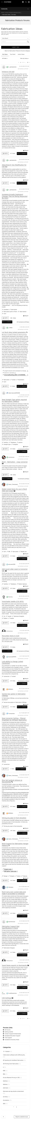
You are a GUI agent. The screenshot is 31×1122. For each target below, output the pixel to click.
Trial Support (8, 1037)
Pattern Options (22, 584)
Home (2, 12)
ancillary (5, 1097)
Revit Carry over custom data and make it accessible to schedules (14, 893)
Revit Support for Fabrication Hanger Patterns (15, 844)
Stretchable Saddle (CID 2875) (13, 601)
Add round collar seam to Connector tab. (15, 570)
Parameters (21, 380)
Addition (5, 1081)
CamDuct (6, 442)
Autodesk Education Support (12, 1036)
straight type (7, 444)
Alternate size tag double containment (13, 1091)
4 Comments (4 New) (23, 913)
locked (14, 380)
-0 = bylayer (6, 1051)
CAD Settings (7, 998)
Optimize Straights (19, 616)
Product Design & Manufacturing (12, 12)
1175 (5, 551)
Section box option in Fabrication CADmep (14, 695)
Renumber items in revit (10, 636)
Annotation (6, 1100)
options (20, 442)
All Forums (7, 1030)
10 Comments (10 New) (23, 322)
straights (15, 444)
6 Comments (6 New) (23, 479)
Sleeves (25, 876)
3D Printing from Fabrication (10, 1064)
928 (9, 551)
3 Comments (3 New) (23, 623)
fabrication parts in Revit (10, 311)
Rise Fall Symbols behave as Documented (12, 781)
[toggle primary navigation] (2, 2)
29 (27, 62)
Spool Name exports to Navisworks (14, 965)
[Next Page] (29, 62)
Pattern (6, 618)
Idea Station (23, 311)
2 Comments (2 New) (23, 449)
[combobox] (15, 41)
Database (13, 442)
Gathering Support (23, 69)
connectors (7, 676)
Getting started (9, 1032)
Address (5, 1084)
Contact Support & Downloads (13, 1034)
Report (26, 150)
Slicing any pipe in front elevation (14, 818)
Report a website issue (22, 1117)
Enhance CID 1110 (8, 72)
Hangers (12, 876)
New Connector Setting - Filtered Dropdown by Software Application (14, 719)
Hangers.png (7, 869)
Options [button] (4, 58)
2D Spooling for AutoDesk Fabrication (13, 1060)
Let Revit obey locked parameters (14, 332)
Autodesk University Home (12, 1039)
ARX (4, 1103)
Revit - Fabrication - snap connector (15, 462)
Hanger (6, 876)
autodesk (6, 309)
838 (4, 1070)
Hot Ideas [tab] (5, 54)
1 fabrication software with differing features (15, 1055)
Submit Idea (15, 47)
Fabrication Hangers (9, 948)
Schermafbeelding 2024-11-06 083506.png (16, 375)
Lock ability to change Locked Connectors (12, 662)
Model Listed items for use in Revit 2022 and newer (14, 490)
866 (4, 1074)
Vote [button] (6, 153)
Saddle (12, 618)
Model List (24, 551)
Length (9, 616)
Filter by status (24, 58)
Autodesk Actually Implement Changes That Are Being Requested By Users (14, 196)
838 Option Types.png (10, 871)
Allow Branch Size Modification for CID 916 (14, 166)
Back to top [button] (3, 1116)
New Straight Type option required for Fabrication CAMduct (14, 400)
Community (4, 9)
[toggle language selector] (22, 1)
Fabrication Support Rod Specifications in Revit (10, 927)
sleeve (19, 876)
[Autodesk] (8, 2)
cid (4, 616)
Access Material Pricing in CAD (11, 1077)
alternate (5, 1088)
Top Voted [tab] (12, 54)
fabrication (14, 309)
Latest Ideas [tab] (21, 54)
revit (5, 313)
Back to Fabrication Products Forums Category (17, 51)
